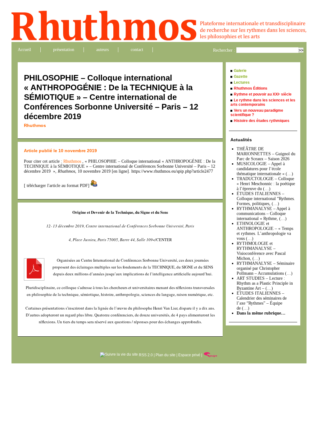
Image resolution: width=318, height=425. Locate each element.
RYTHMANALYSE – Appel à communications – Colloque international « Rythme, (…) (263, 213)
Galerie (240, 70)
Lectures (242, 82)
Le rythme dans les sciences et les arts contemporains (262, 102)
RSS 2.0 (145, 355)
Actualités (241, 139)
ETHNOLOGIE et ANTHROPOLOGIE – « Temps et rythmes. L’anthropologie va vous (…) (265, 231)
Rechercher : (224, 50)
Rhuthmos (35, 125)
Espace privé (189, 355)
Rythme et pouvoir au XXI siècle (263, 94)
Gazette (241, 76)
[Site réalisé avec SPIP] (210, 355)
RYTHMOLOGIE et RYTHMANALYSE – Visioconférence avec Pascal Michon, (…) (261, 251)
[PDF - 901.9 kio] (34, 277)
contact (137, 49)
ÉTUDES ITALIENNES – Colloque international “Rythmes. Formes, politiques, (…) (266, 198)
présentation (63, 49)
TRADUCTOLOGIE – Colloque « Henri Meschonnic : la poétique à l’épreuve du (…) (266, 183)
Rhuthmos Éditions (250, 88)
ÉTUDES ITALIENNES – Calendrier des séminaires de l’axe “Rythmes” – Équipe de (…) (262, 301)
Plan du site (165, 355)
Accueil (24, 49)
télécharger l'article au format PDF (56, 185)
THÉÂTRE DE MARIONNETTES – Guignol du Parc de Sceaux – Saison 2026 (266, 154)
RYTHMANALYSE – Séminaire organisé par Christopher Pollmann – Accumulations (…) (265, 268)
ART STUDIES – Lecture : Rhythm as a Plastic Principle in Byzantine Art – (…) (265, 283)
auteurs (102, 49)
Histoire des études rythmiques (261, 121)
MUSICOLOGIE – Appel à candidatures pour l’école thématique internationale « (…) (265, 168)
